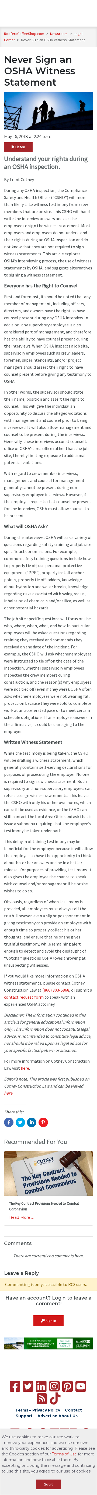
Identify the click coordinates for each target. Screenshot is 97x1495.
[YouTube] (80, 1386)
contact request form (24, 997)
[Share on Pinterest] (43, 1122)
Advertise (47, 1415)
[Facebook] (15, 1386)
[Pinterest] (67, 1386)
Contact (73, 1410)
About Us (68, 1415)
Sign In (50, 1320)
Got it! (48, 1484)
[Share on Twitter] (20, 1122)
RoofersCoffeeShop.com (24, 33)
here (25, 1068)
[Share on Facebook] (8, 1122)
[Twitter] (28, 1386)
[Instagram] (54, 1386)
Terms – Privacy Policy (37, 1410)
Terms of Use (64, 1454)
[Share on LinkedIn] (31, 1122)
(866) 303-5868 (55, 990)
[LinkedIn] (41, 1386)
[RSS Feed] (42, 1399)
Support (24, 1415)
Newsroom (59, 33)
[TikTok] (55, 1399)
